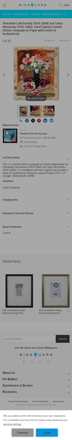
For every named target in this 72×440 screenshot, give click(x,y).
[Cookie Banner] (36, 425)
